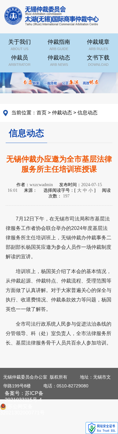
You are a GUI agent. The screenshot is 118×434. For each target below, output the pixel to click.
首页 (42, 112)
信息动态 (87, 112)
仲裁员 (19, 60)
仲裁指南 (59, 45)
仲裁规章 (98, 45)
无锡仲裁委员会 (51, 17)
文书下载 (98, 60)
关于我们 (19, 45)
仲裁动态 (59, 60)
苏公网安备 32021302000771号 (22, 407)
